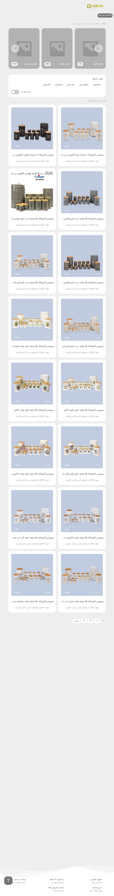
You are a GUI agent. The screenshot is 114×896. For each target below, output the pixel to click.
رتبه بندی (71, 84)
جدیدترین (97, 84)
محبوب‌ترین (83, 84)
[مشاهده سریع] (84, 159)
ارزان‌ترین (59, 84)
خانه (104, 23)
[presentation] (99, 48)
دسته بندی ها (104, 15)
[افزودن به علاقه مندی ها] (74, 159)
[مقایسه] (79, 159)
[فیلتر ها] (8, 880)
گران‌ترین (46, 84)
